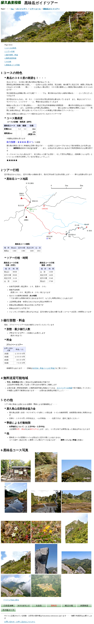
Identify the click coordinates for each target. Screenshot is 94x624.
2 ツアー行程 (10, 51)
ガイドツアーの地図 (64, 388)
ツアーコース (35, 9)
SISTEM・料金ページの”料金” (43, 368)
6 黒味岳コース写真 (12, 65)
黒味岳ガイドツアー (51, 9)
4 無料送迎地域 (10, 58)
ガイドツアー (22, 9)
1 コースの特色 (10, 48)
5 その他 (8, 62)
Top (12, 9)
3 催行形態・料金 (11, 55)
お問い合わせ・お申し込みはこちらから (19, 622)
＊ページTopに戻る (11, 600)
